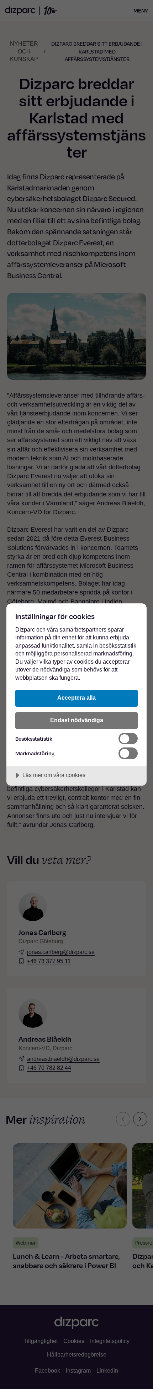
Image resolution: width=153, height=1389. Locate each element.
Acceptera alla (76, 697)
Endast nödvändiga (76, 720)
